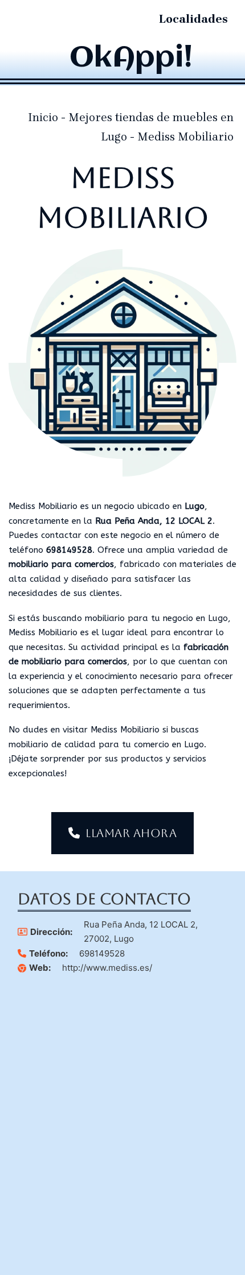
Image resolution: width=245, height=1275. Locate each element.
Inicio (43, 117)
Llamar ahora (131, 833)
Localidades (193, 19)
